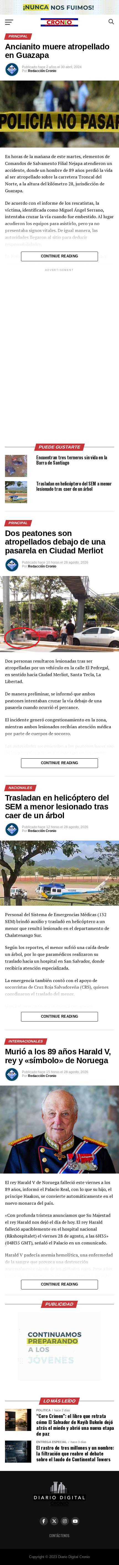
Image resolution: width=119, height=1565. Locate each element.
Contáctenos (59, 1535)
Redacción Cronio (42, 71)
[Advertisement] (59, 355)
